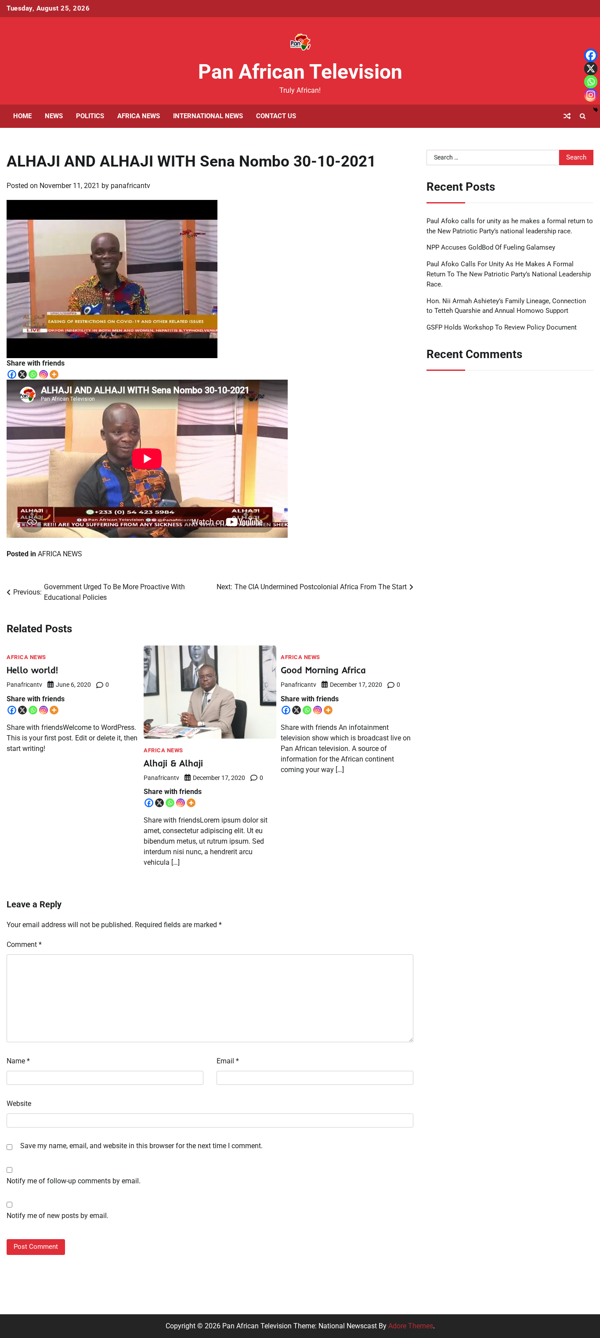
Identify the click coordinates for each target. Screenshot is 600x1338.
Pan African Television (300, 71)
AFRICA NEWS (138, 116)
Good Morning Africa (323, 669)
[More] (54, 374)
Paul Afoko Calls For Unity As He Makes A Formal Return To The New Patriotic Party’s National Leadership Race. (509, 274)
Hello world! (32, 669)
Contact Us (276, 116)
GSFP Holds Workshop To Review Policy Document (502, 327)
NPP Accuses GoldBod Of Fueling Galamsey (491, 247)
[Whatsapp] (33, 374)
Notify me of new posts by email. (57, 1215)
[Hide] (595, 109)
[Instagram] (43, 374)
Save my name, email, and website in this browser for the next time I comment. (141, 1146)
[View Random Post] (567, 116)
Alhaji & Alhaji (173, 763)
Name (18, 1061)
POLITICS (90, 116)
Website (19, 1103)
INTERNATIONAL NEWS (208, 116)
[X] (22, 374)
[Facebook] (11, 374)
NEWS (54, 116)
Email (228, 1061)
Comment (24, 944)
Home (22, 116)
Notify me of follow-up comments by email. (74, 1181)
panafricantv (130, 185)
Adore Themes (410, 1326)
